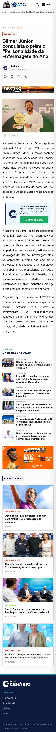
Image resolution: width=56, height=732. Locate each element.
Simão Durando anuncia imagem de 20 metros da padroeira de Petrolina (33, 393)
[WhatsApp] (5, 76)
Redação (15, 66)
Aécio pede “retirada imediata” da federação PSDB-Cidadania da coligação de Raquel (34, 407)
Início (5, 28)
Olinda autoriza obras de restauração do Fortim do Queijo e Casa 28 (34, 365)
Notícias (17, 28)
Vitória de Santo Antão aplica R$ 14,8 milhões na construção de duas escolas (34, 422)
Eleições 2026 (9, 698)
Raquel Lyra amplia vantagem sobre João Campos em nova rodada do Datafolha (32, 379)
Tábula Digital (24, 728)
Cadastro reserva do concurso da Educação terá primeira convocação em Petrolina (33, 436)
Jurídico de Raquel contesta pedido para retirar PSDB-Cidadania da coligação (26, 518)
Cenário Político (9, 703)
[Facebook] (12, 76)
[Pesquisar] (37, 4)
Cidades (6, 708)
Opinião (6, 713)
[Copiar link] (26, 76)
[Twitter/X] (19, 76)
